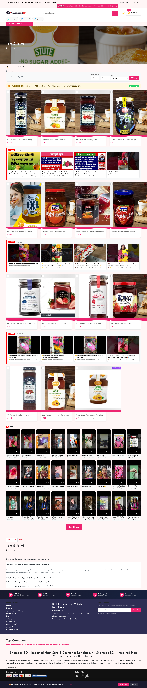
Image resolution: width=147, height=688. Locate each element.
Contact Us (10, 622)
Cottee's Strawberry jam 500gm (123, 231)
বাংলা (138, 2)
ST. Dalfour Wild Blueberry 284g (19, 140)
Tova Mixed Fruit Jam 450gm (122, 323)
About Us (10, 627)
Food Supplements (13, 645)
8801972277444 (14, 2)
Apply (135, 78)
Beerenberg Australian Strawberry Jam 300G (89, 324)
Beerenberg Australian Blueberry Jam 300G (21, 324)
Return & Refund (12, 624)
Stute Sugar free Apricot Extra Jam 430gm (89, 415)
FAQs (8, 616)
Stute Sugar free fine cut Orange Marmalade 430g (54, 140)
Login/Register (51, 2)
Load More (74, 527)
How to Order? (12, 630)
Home (11, 67)
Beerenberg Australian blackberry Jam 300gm (54, 324)
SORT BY (113, 75)
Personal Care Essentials (60, 645)
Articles (9, 619)
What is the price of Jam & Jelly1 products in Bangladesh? (30, 578)
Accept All (123, 684)
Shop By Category (15, 24)
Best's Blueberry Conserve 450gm (123, 140)
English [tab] (12, 540)
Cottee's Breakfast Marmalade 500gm (53, 232)
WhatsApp (134, 86)
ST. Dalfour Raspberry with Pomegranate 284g (86, 140)
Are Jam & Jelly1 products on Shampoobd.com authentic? (29, 586)
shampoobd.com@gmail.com (32, 2)
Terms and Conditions (14, 611)
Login (8, 605)
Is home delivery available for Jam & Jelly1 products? (28, 582)
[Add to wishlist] (119, 371)
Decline (134, 684)
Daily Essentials (28, 645)
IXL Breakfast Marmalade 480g (19, 231)
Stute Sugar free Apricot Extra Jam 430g (55, 415)
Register (9, 608)
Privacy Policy (11, 614)
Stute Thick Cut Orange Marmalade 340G (90, 232)
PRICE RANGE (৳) (95, 74)
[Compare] (8, 92)
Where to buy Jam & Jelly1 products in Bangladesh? (27, 564)
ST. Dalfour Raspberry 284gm (18, 415)
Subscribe (136, 610)
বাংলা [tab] (20, 540)
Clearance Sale (42, 645)
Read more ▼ (12, 667)
